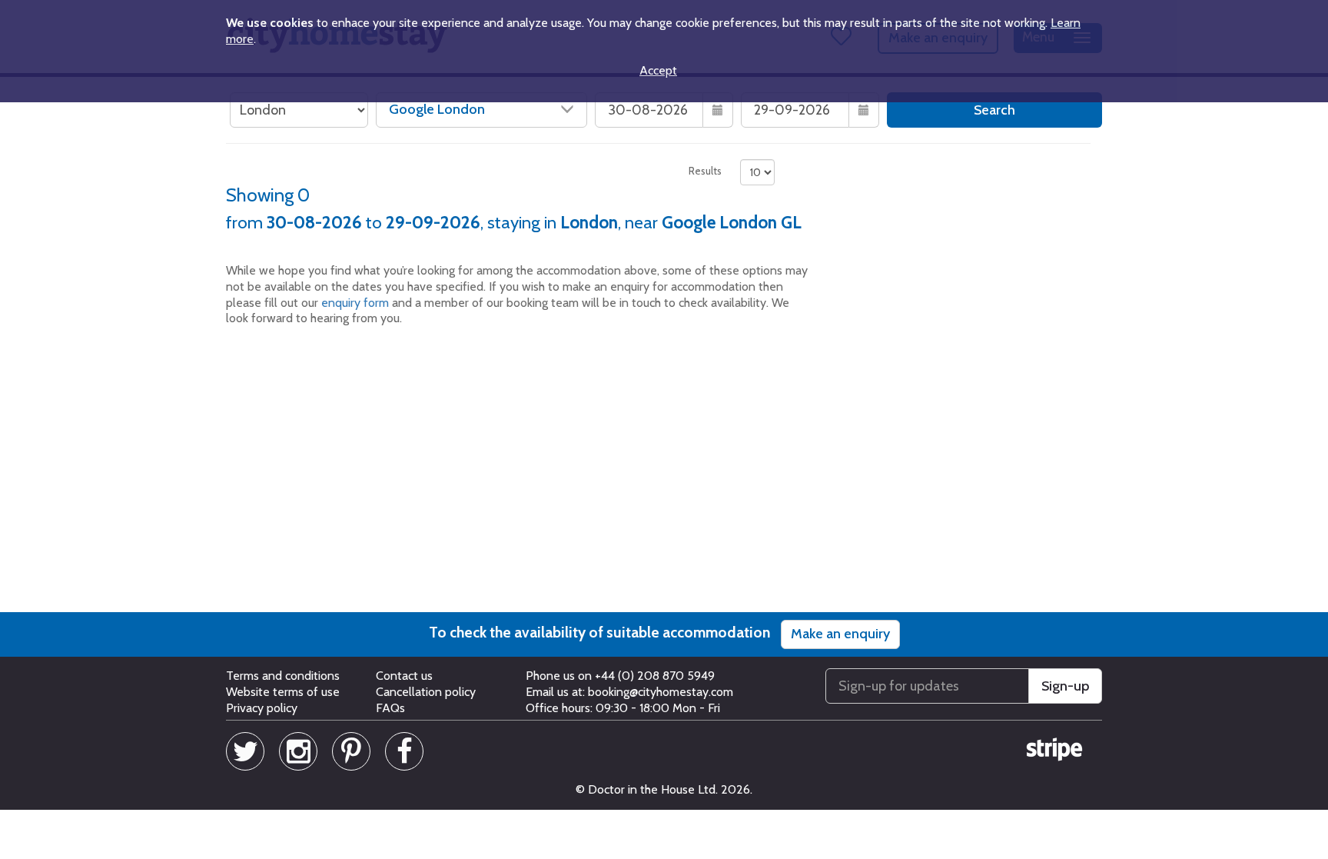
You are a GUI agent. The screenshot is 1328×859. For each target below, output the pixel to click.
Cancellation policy (426, 691)
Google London (437, 109)
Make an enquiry (840, 633)
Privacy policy (261, 708)
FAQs (390, 708)
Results (705, 171)
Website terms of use (283, 691)
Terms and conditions (283, 675)
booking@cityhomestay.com (660, 691)
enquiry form (355, 302)
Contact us (404, 675)
